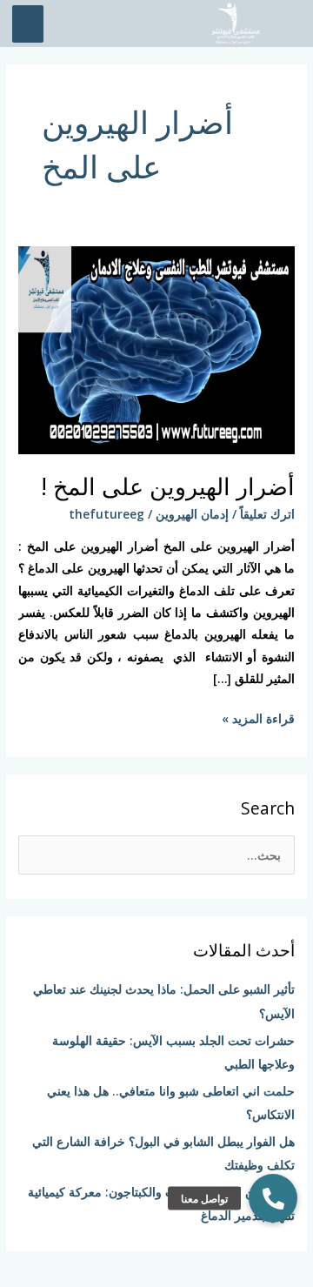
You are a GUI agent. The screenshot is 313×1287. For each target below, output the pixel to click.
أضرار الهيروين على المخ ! (168, 486)
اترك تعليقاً (267, 514)
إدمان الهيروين (192, 514)
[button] (273, 1198)
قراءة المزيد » (258, 717)
